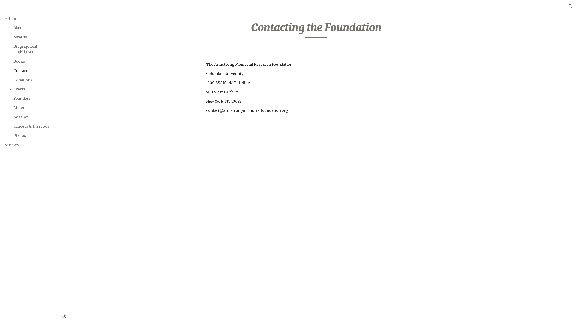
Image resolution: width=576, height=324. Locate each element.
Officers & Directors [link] (32, 126)
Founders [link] (22, 98)
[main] (316, 29)
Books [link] (19, 61)
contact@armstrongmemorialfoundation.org (247, 110)
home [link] (14, 18)
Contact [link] (20, 70)
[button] (570, 6)
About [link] (19, 27)
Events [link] (20, 89)
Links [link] (19, 108)
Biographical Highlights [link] (25, 49)
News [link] (14, 145)
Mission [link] (21, 117)
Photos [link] (20, 135)
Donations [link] (23, 80)
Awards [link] (20, 37)
